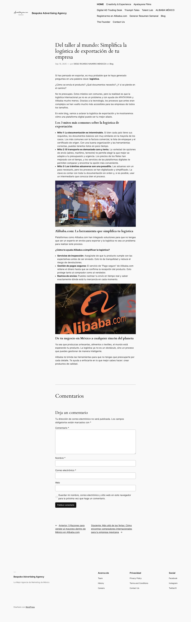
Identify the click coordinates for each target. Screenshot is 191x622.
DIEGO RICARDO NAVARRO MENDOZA (90, 64)
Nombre (60, 458)
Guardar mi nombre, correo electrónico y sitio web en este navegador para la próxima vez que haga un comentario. (94, 497)
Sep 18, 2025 (61, 64)
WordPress (30, 607)
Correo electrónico (65, 470)
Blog (111, 64)
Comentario (62, 428)
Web (57, 482)
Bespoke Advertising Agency (49, 13)
